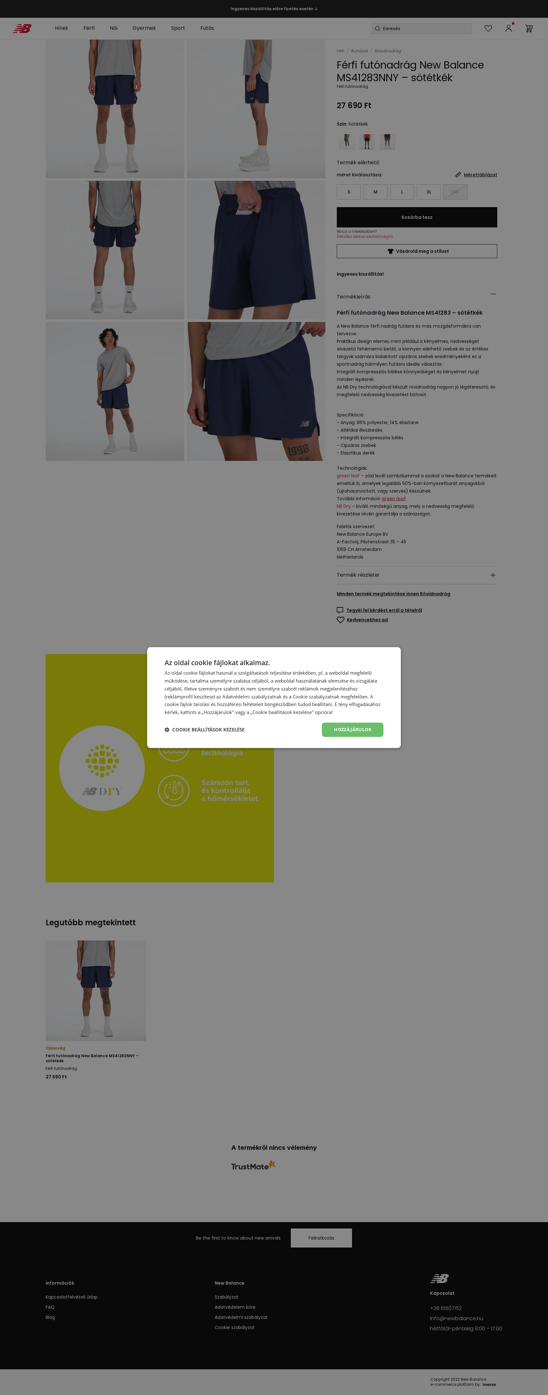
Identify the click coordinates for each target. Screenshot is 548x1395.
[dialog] (274, 697)
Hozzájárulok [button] (352, 729)
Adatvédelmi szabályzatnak (252, 696)
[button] (205, 729)
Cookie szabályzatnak (316, 696)
